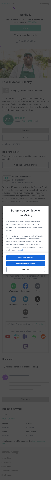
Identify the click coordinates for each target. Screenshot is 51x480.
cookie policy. (20, 250)
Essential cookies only (25, 263)
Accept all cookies (25, 257)
